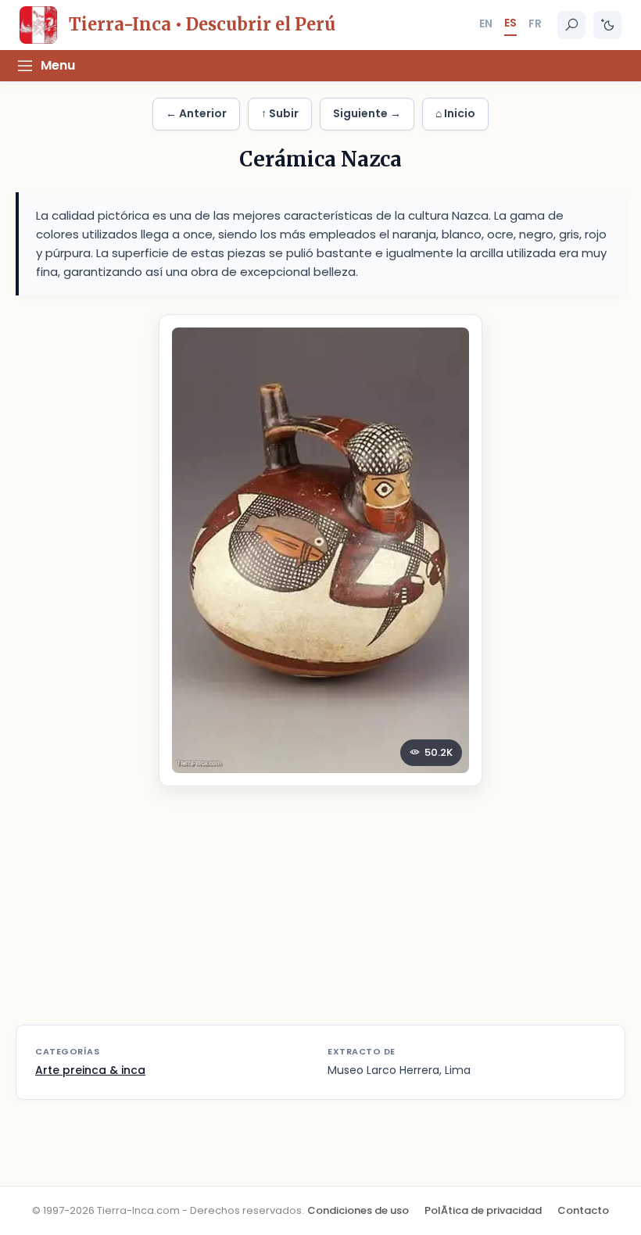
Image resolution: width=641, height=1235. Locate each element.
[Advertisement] (320, 915)
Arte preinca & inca (90, 1070)
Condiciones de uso (358, 1210)
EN (485, 23)
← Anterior (196, 113)
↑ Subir (280, 113)
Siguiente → (367, 113)
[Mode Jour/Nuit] (607, 25)
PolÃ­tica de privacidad (483, 1210)
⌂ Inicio (455, 113)
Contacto (583, 1210)
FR (535, 23)
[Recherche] (571, 25)
